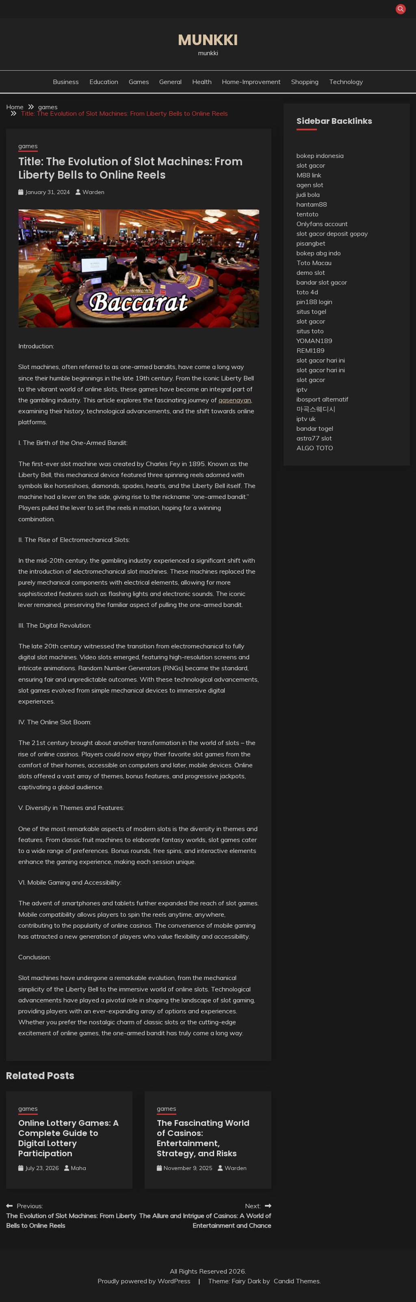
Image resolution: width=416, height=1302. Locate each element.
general (170, 82)
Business (66, 82)
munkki (208, 39)
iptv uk (306, 419)
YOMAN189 (314, 341)
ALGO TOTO (315, 448)
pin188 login (314, 302)
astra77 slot (314, 438)
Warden (93, 192)
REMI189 (311, 350)
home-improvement (251, 82)
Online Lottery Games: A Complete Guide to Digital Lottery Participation (68, 1138)
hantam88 (312, 204)
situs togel (311, 311)
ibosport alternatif (323, 399)
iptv (302, 389)
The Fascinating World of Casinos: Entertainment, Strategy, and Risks (203, 1138)
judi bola (308, 194)
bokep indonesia (320, 155)
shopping (304, 82)
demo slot (311, 272)
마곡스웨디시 (316, 409)
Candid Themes (297, 1281)
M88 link (309, 175)
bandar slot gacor (322, 282)
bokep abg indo (319, 253)
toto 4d (307, 292)
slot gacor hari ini (321, 360)
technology (346, 82)
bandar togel (315, 428)
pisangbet (311, 243)
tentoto (307, 214)
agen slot (310, 185)
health (202, 82)
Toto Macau (314, 263)
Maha (78, 1168)
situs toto (310, 331)
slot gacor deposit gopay (332, 233)
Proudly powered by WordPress (145, 1281)
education (103, 82)
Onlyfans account (322, 224)
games (139, 82)
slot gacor (311, 165)
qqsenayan (235, 400)
